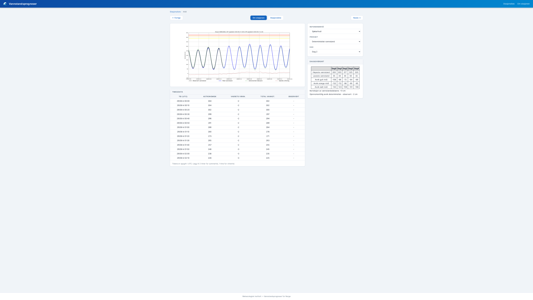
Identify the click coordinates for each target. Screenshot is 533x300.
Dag (311, 47)
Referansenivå (317, 27)
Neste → (357, 18)
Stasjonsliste (509, 3)
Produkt (314, 37)
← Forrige (176, 18)
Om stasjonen (523, 3)
